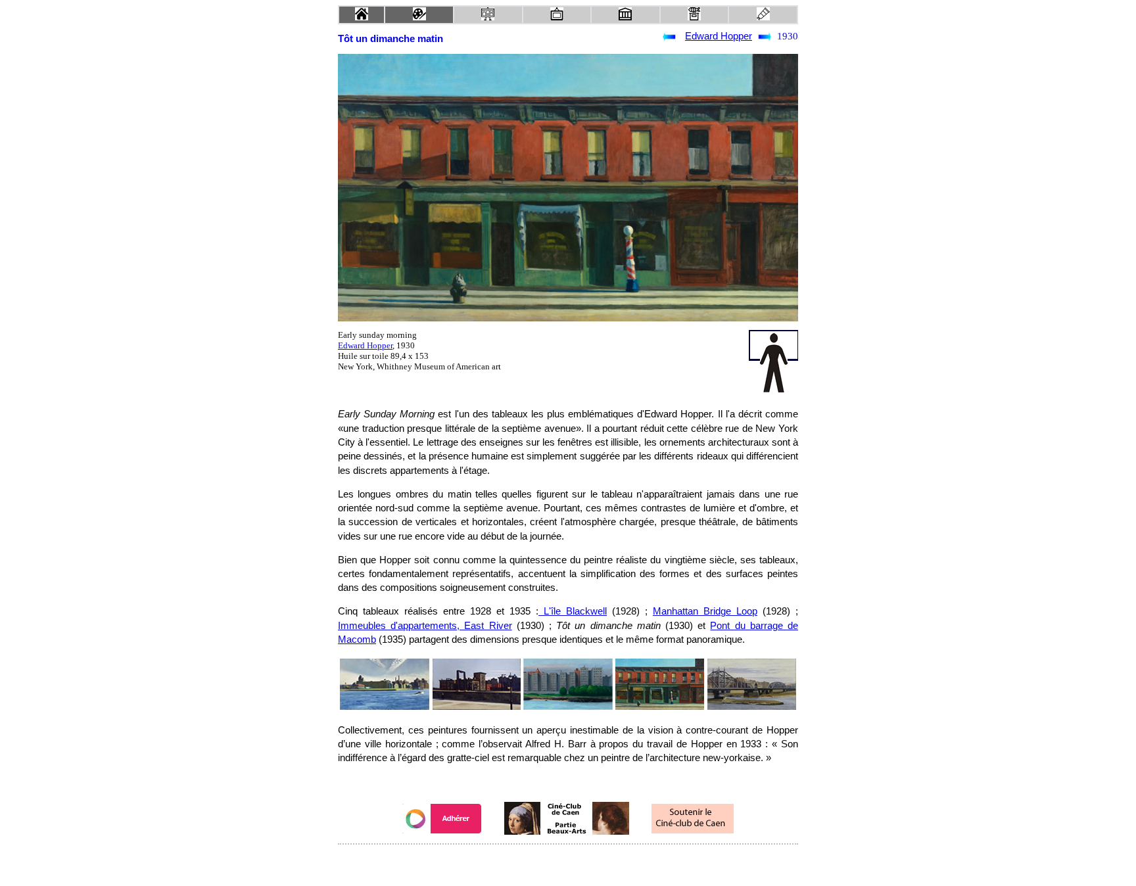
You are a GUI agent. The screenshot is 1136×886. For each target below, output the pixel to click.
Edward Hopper (718, 36)
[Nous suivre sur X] (568, 862)
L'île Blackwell (572, 611)
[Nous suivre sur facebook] (543, 862)
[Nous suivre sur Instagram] (593, 862)
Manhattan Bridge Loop (705, 611)
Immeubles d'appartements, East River (425, 625)
